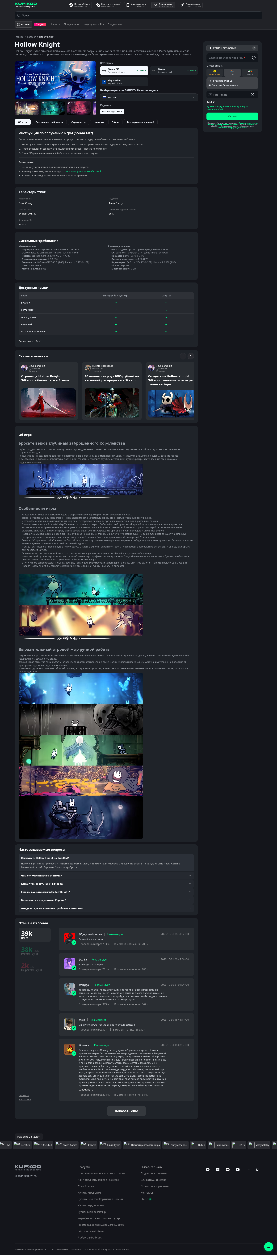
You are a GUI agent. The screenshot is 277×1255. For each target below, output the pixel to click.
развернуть (86, 1089)
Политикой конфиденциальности (232, 128)
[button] (232, 48)
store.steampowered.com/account (82, 171)
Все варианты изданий (140, 122)
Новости (99, 122)
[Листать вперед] (191, 356)
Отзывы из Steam (33, 923)
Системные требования (49, 122)
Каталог (31, 36)
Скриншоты (78, 122)
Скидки (40, 24)
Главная (19, 36)
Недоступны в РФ (93, 24)
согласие (250, 124)
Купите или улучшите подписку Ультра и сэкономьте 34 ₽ (227, 108)
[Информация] (253, 57)
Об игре (22, 122)
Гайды (115, 122)
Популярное (71, 24)
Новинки (55, 24)
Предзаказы (115, 24)
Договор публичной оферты (227, 124)
